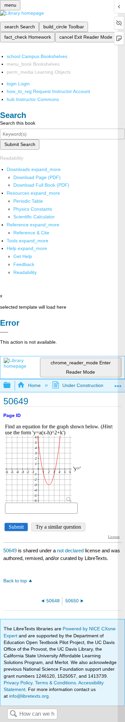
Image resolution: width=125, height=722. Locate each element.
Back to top (15, 580)
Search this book (17, 123)
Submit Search (19, 144)
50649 (10, 550)
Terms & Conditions (55, 682)
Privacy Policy (18, 682)
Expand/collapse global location (118, 383)
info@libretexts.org (28, 696)
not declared (71, 550)
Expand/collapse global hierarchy (11, 385)
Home (34, 385)
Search (13, 714)
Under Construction (83, 385)
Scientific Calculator (34, 216)
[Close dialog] (4, 332)
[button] (23, 264)
